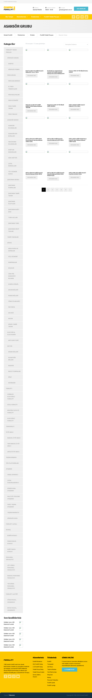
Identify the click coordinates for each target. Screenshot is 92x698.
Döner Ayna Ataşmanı (11, 489)
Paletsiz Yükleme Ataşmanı (13, 497)
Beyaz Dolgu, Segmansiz (12, 609)
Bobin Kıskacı (12, 535)
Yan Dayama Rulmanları (12, 143)
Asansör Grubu (13, 120)
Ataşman (9, 469)
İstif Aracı (9, 432)
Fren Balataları (14, 95)
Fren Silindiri (13, 100)
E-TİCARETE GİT (69, 669)
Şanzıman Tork (13, 223)
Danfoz (10, 63)
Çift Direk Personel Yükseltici (11, 567)
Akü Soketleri (13, 340)
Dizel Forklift (12, 404)
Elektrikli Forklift (11, 419)
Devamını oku (31, 75)
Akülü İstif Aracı (13, 452)
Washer (11, 365)
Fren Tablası (12, 114)
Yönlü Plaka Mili (14, 301)
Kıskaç (8, 530)
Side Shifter (12, 158)
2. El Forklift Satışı (38, 667)
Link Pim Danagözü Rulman (12, 276)
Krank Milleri (13, 352)
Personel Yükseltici (9, 558)
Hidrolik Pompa (13, 69)
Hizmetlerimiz (21, 17)
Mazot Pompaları (14, 371)
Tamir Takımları (13, 237)
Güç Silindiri (13, 256)
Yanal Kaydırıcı (12, 474)
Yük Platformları (12, 463)
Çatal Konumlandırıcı (13, 481)
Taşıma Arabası (11, 457)
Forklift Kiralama (37, 661)
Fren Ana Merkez (14, 81)
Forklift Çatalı (11, 524)
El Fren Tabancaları (12, 88)
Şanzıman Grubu (13, 179)
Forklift (9, 388)
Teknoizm (12, 695)
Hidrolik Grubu (13, 58)
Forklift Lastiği (12, 594)
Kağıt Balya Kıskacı (11, 550)
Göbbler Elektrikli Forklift (11, 396)
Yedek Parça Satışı (38, 669)
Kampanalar (12, 262)
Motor (9, 346)
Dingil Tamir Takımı (12, 325)
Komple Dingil (13, 284)
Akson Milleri (13, 290)
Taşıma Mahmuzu (13, 512)
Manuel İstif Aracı (13, 438)
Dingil (9, 243)
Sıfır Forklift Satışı (38, 664)
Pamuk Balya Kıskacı (11, 542)
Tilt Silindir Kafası (12, 173)
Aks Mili (11, 313)
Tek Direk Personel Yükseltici (11, 586)
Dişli (10, 377)
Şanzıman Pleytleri (11, 202)
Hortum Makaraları (12, 151)
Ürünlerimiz (35, 17)
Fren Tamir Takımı (12, 107)
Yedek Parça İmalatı (38, 672)
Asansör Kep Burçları (12, 135)
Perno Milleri (13, 295)
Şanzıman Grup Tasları (13, 230)
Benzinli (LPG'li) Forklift (13, 411)
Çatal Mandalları (12, 165)
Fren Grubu (11, 75)
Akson (10, 318)
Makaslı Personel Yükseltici (13, 577)
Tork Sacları (13, 217)
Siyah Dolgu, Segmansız (11, 601)
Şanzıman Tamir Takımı (13, 194)
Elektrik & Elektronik (11, 333)
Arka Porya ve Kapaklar (13, 250)
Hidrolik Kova (12, 518)
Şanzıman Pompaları (12, 186)
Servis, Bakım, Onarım (37, 675)
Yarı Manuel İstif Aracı (13, 445)
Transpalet (10, 426)
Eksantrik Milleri (12, 359)
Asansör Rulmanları (12, 127)
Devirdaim (11, 383)
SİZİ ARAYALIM (81, 8)
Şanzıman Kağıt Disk (13, 210)
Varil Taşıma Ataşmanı (11, 505)
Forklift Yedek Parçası (51, 17)
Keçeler (11, 268)
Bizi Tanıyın (9, 17)
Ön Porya (11, 307)
